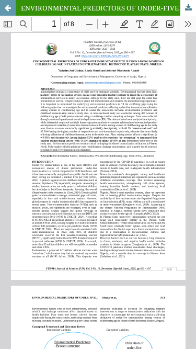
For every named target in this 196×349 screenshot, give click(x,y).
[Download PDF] (188, 8)
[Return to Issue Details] (8, 8)
